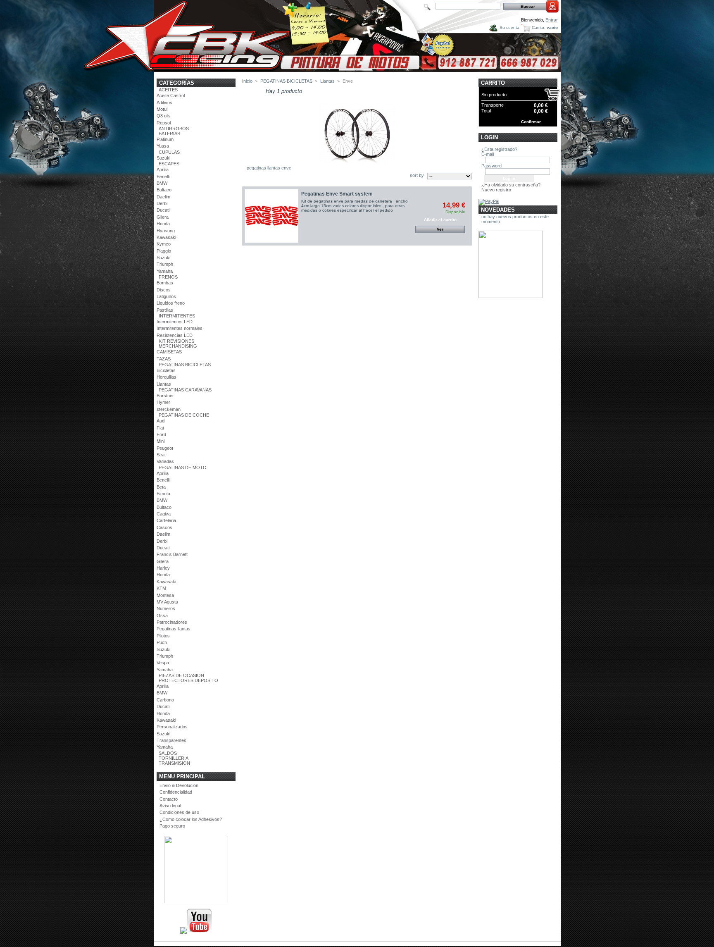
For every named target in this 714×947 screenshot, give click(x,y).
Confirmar (531, 121)
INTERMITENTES (177, 315)
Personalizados (172, 726)
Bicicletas (166, 370)
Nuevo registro (496, 189)
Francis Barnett (172, 554)
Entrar (551, 19)
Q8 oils (164, 115)
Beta (161, 486)
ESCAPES (169, 163)
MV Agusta (167, 601)
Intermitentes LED (175, 321)
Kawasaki (166, 237)
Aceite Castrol (171, 95)
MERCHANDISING (178, 345)
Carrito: (538, 27)
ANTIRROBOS (174, 128)
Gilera (163, 217)
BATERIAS (169, 133)
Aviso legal (170, 805)
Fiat (160, 427)
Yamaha (165, 271)
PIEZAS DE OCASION (181, 675)
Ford (161, 434)
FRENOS (168, 276)
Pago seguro (172, 825)
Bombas (165, 282)
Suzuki (163, 157)
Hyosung (166, 230)
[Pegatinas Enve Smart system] (272, 216)
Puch (162, 642)
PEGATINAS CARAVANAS (185, 389)
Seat (161, 454)
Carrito (493, 83)
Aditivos (164, 102)
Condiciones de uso (179, 812)
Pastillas (165, 310)
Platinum (165, 139)
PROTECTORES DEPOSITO (188, 680)
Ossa (162, 615)
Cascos (164, 527)
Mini (160, 441)
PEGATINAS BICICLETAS (185, 364)
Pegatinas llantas (173, 628)
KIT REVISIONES (176, 341)
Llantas (164, 384)
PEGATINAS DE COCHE (184, 415)
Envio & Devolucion (178, 785)
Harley (163, 567)
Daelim (163, 196)
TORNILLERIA (173, 758)
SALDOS (168, 753)
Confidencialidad (175, 792)
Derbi (162, 203)
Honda (163, 223)
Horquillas (166, 377)
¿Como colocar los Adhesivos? (190, 819)
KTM (161, 588)
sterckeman (169, 409)
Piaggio (164, 250)
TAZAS (164, 358)
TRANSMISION (174, 763)
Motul (162, 109)
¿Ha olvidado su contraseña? (510, 184)
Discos (164, 289)
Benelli (163, 176)
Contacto (168, 799)
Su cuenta (509, 27)
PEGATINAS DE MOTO (183, 467)
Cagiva (164, 513)
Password (491, 165)
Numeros (166, 608)
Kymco (164, 243)
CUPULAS (169, 152)
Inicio (247, 81)
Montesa (165, 595)
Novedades (498, 210)
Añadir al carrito (440, 219)
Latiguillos (166, 296)
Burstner (165, 395)
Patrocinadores (172, 622)
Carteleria (166, 520)
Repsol (164, 122)
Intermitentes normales (179, 328)
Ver (440, 229)
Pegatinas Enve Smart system (337, 194)
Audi (161, 420)
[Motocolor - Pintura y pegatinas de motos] (357, 69)
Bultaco (164, 189)
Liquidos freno (171, 303)
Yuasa (163, 145)
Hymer (163, 402)
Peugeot (165, 448)
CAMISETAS (169, 351)
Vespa (163, 662)
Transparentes (171, 740)
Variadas (165, 461)
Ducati (163, 210)
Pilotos (163, 635)
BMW (162, 183)
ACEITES (168, 89)
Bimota (163, 493)
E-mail (487, 154)
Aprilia (163, 169)
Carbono (165, 699)
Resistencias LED (175, 335)
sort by (417, 175)
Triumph (165, 264)
